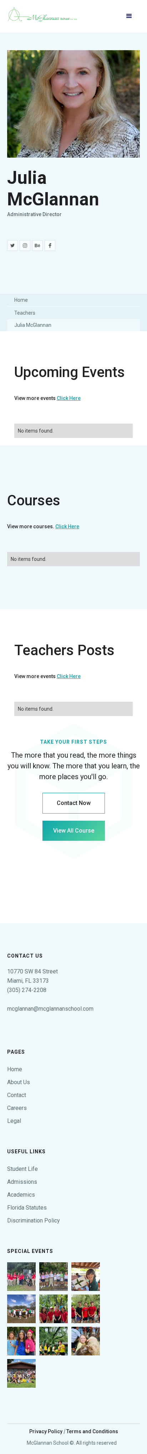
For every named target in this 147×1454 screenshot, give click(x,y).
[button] (129, 16)
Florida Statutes (27, 1207)
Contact (16, 1095)
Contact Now (74, 803)
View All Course (73, 830)
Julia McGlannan (32, 325)
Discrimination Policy (33, 1220)
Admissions (22, 1181)
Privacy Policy (45, 1431)
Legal (14, 1120)
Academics (21, 1194)
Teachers (24, 313)
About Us (18, 1082)
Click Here (69, 398)
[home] (42, 16)
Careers (17, 1108)
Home (21, 300)
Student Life (22, 1168)
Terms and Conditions (92, 1431)
